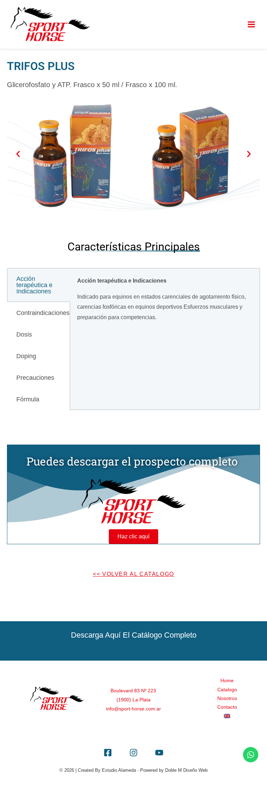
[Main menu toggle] (251, 24)
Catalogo (227, 689)
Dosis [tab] (24, 334)
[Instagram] (133, 752)
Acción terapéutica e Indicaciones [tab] (34, 285)
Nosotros (227, 698)
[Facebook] (108, 752)
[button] (18, 154)
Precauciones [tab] (35, 377)
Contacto (227, 707)
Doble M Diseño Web (186, 770)
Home (227, 680)
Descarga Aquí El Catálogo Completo (133, 635)
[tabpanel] (164, 302)
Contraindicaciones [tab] (43, 312)
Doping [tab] (26, 356)
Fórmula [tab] (27, 399)
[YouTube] (159, 752)
